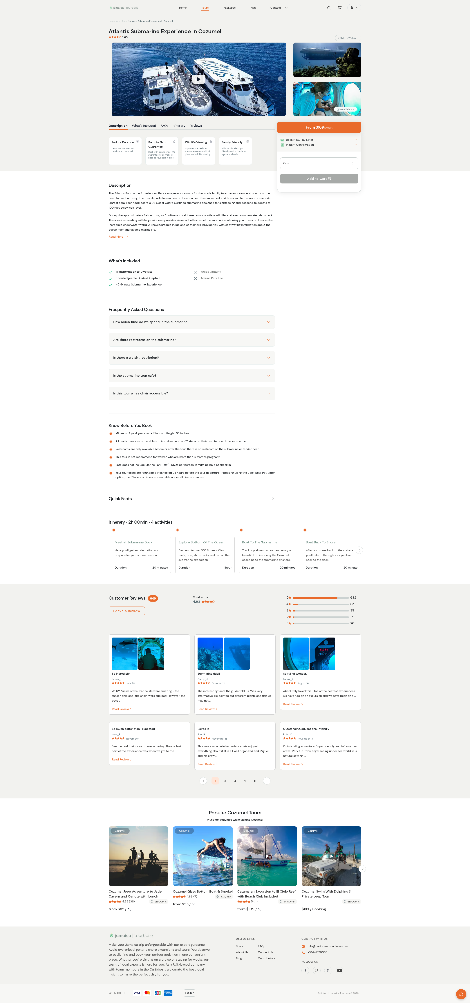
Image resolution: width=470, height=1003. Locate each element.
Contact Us (265, 952)
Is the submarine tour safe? (134, 375)
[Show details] (355, 139)
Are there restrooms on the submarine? (144, 340)
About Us (242, 952)
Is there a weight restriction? (136, 357)
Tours (124, 21)
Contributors (266, 958)
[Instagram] (317, 970)
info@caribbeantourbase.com (327, 946)
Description (118, 125)
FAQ (261, 946)
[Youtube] (339, 970)
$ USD (188, 993)
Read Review (121, 709)
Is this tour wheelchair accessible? (140, 393)
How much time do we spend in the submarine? (151, 322)
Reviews (196, 125)
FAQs (164, 125)
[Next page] (266, 780)
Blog (239, 958)
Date (286, 163)
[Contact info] (286, 7)
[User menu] (354, 7)
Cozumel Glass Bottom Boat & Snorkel (203, 891)
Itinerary (179, 125)
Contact (275, 8)
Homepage (114, 21)
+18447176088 (317, 952)
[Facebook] (305, 970)
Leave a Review (126, 611)
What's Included (144, 125)
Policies (322, 993)
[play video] (198, 79)
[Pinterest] (328, 970)
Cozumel (120, 830)
